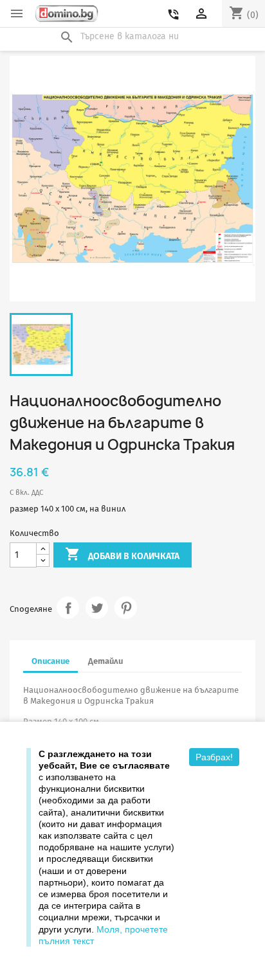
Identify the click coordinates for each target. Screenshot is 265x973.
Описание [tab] (50, 661)
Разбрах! (214, 757)
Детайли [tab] (105, 661)
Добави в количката (122, 554)
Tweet (97, 607)
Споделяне (68, 607)
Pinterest (125, 607)
